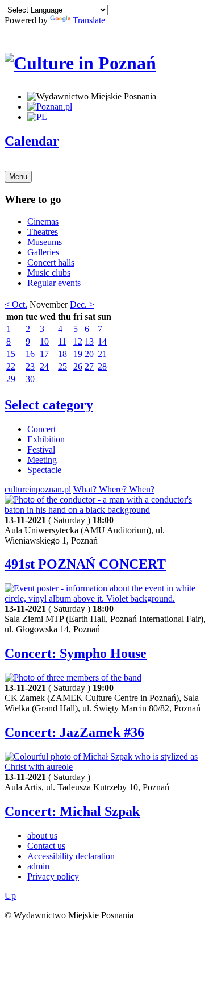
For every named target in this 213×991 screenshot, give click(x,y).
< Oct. (16, 304)
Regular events (54, 283)
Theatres (42, 232)
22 (10, 366)
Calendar (32, 141)
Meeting (42, 460)
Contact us (46, 846)
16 (30, 354)
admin (38, 866)
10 (44, 341)
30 (30, 379)
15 (10, 354)
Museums (44, 242)
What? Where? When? (113, 489)
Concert (41, 429)
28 (102, 366)
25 (62, 366)
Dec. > (82, 304)
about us (42, 835)
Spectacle (44, 470)
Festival (41, 449)
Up (10, 896)
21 (102, 354)
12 (77, 341)
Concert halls (50, 262)
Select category (49, 404)
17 (44, 354)
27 (89, 366)
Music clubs (48, 272)
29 (10, 379)
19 (77, 354)
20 (89, 354)
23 (30, 366)
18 (62, 354)
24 (44, 366)
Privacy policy (53, 876)
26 (77, 366)
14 (102, 341)
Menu (18, 176)
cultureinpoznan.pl (38, 489)
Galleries (43, 252)
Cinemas (43, 221)
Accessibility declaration (71, 856)
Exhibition (46, 439)
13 (89, 341)
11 (62, 341)
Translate (89, 20)
